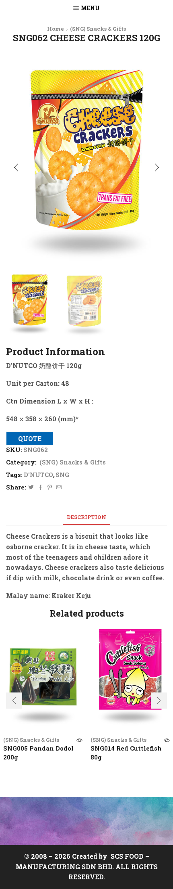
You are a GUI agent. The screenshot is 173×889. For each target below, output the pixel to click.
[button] (16, 168)
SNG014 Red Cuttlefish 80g (126, 752)
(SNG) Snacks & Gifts (98, 28)
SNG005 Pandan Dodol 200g (38, 752)
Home (55, 28)
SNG (62, 475)
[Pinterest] (49, 487)
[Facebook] (40, 487)
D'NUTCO (38, 475)
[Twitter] (31, 487)
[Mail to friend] (58, 487)
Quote (29, 439)
